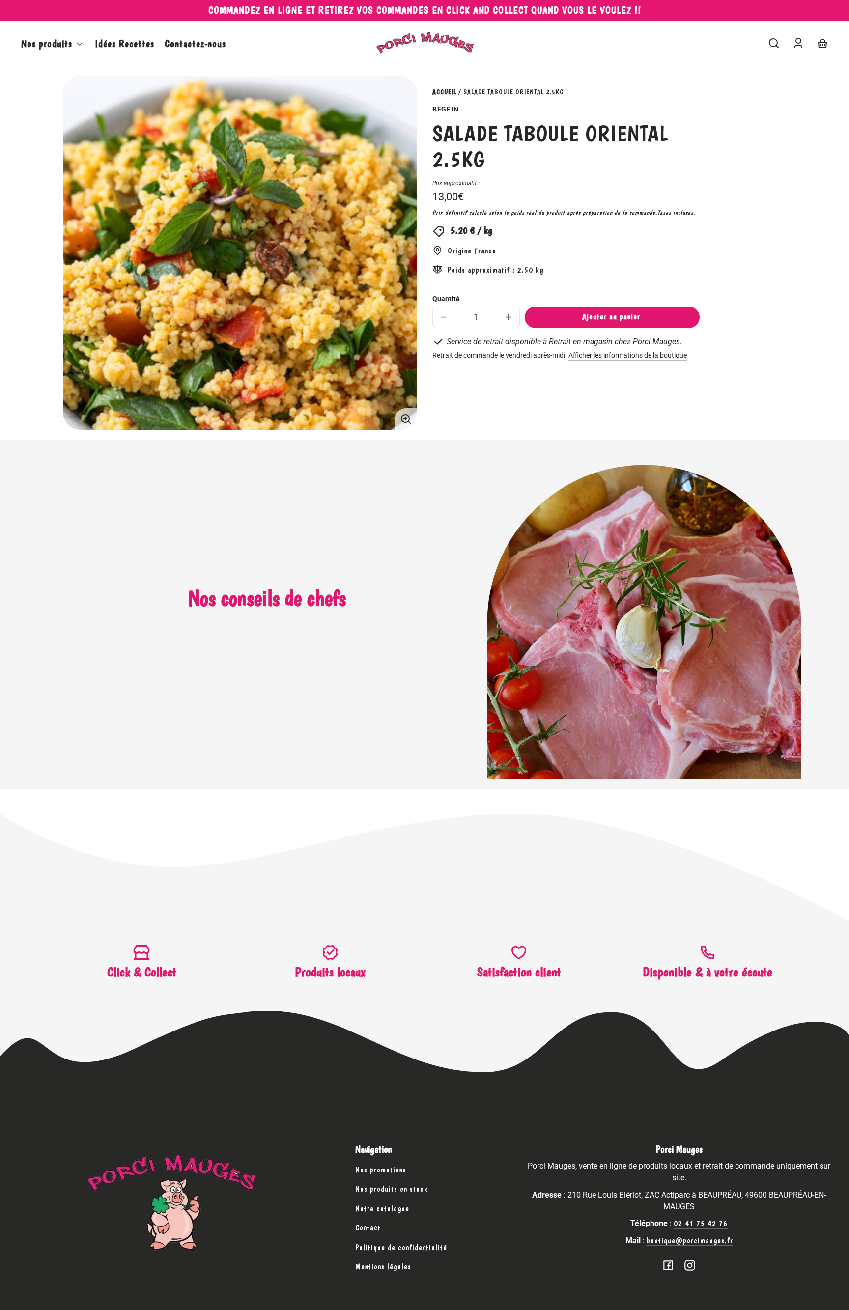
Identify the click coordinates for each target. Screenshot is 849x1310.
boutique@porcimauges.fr (690, 1240)
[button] (774, 43)
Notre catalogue (382, 1208)
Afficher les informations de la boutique (627, 355)
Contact (368, 1227)
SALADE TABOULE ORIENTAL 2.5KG (513, 92)
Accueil (444, 92)
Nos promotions (380, 1169)
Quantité (446, 299)
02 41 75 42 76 (701, 1223)
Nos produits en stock (391, 1189)
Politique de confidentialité (401, 1247)
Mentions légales (383, 1266)
